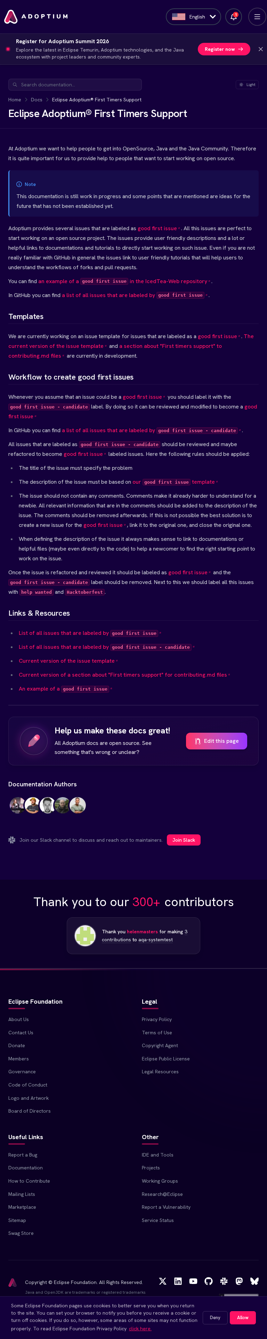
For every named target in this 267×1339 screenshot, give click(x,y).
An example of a (63, 688)
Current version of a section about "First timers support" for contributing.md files (123, 674)
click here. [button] (140, 1328)
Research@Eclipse (162, 1194)
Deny (215, 1318)
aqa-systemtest (155, 939)
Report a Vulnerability (166, 1207)
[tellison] (62, 809)
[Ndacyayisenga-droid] (77, 809)
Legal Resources (160, 1071)
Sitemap (17, 1220)
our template (173, 481)
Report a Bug (22, 1155)
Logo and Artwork (28, 1098)
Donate (16, 1045)
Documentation (25, 1168)
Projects (151, 1168)
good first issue (157, 228)
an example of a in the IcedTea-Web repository (122, 281)
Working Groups (160, 1181)
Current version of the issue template (67, 660)
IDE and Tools (157, 1155)
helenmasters (142, 931)
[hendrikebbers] (32, 809)
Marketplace (22, 1207)
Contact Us (20, 1032)
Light (251, 84)
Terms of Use (157, 1032)
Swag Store (21, 1233)
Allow (243, 1318)
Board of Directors (29, 1111)
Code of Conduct (27, 1085)
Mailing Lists (21, 1194)
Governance (22, 1071)
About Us (18, 1019)
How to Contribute (29, 1181)
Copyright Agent (160, 1045)
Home (14, 99)
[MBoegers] (17, 809)
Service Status (158, 1220)
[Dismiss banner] (260, 49)
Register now (220, 49)
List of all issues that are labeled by (87, 633)
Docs (36, 99)
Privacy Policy (157, 1019)
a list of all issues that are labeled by (132, 295)
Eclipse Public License (166, 1059)
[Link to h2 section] (2, 316)
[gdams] (47, 809)
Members (18, 1059)
